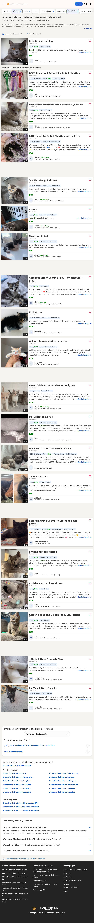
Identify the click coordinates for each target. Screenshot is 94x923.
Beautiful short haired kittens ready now (52, 385)
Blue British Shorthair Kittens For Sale (15, 883)
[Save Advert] (90, 41)
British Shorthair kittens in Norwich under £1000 (21, 807)
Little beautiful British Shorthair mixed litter (54, 136)
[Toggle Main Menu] (3, 4)
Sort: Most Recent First (13, 34)
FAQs (65, 891)
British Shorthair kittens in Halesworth (63, 785)
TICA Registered (46, 11)
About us (66, 873)
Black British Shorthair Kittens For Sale (15, 878)
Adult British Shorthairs (13, 752)
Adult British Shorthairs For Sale (14, 873)
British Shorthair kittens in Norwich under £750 (20, 803)
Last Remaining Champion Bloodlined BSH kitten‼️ (53, 522)
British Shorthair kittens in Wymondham (18, 777)
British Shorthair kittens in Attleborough (64, 773)
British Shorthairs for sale (14, 865)
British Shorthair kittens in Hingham (62, 781)
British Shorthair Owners (18, 4)
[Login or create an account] (90, 4)
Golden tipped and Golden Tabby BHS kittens (54, 614)
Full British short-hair (41, 416)
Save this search (35, 34)
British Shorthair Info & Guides (75, 870)
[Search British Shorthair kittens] (86, 4)
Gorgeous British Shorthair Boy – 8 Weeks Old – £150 (55, 279)
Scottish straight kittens (43, 180)
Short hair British (39, 235)
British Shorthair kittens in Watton (62, 777)
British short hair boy (41, 41)
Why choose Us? (39, 890)
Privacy (66, 884)
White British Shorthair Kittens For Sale (15, 889)
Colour (26, 11)
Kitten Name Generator (72, 880)
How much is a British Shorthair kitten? (45, 885)
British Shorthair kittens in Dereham (16, 788)
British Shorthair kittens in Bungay (62, 788)
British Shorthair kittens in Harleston (17, 785)
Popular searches (39, 881)
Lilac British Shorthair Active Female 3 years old (56, 104)
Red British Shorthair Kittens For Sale (14, 900)
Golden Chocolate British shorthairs (49, 341)
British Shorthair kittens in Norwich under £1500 (21, 811)
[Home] (3, 859)
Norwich (42, 859)
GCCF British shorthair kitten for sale (50, 448)
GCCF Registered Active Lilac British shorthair (55, 73)
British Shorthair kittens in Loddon (62, 792)
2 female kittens (38, 476)
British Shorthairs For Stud (43, 866)
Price (34, 11)
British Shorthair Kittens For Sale (18, 859)
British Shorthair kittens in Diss (14, 773)
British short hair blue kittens (46, 583)
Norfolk (33, 859)
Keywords (60, 11)
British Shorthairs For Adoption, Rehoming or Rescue (45, 870)
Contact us (67, 877)
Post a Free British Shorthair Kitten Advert (46, 876)
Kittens (33, 209)
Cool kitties (35, 312)
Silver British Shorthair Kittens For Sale (15, 895)
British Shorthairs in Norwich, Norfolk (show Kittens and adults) (29, 745)
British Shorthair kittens (43, 551)
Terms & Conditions (70, 887)
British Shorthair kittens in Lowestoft (17, 792)
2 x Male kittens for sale (42, 688)
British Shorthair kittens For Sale (14, 870)
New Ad (79, 4)
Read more (88, 29)
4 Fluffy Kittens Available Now (46, 658)
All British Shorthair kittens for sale (17, 765)
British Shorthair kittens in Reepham (17, 781)
